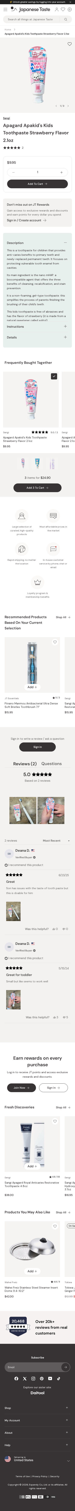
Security (54, 1476)
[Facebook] (16, 1379)
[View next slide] (68, 106)
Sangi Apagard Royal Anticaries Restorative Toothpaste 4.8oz (32, 1184)
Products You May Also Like (27, 1212)
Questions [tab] (51, 764)
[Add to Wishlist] (70, 44)
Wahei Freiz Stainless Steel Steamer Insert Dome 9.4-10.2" (31, 1289)
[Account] (56, 9)
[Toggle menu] (5, 9)
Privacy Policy (40, 1476)
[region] (37, 810)
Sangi (6, 118)
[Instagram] (33, 1379)
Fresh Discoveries (19, 1107)
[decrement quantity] (13, 172)
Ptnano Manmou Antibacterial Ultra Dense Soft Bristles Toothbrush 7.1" (31, 705)
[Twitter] (25, 1379)
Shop (8, 1408)
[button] (13, 148)
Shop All (61, 617)
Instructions (15, 327)
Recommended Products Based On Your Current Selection (26, 623)
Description (15, 243)
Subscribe (65, 1367)
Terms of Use (23, 1476)
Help (7, 1445)
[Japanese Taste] (30, 9)
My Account (12, 1420)
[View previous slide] (56, 106)
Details (12, 337)
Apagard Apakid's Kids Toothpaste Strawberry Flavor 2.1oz (25, 439)
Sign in (37, 747)
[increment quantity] (61, 172)
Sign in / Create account (24, 220)
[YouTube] (50, 1378)
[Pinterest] (42, 1379)
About (8, 1432)
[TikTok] (59, 1379)
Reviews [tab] (25, 764)
